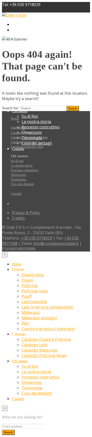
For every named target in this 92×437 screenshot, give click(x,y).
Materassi (31, 312)
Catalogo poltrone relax (27, 147)
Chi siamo (19, 361)
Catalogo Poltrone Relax (44, 355)
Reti (25, 323)
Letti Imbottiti (34, 301)
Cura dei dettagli (22, 184)
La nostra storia (36, 121)
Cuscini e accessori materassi (48, 78)
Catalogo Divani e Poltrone (46, 89)
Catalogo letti (20, 133)
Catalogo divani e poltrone (29, 137)
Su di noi (17, 161)
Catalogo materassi (24, 142)
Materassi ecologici (39, 318)
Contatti (16, 194)
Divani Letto (33, 24)
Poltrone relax (35, 41)
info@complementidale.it (56, 243)
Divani (27, 30)
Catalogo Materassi (40, 100)
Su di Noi (30, 116)
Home (15, 118)
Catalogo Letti (35, 344)
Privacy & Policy (26, 212)
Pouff (27, 46)
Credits (18, 218)
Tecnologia (18, 179)
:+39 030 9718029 (36, 238)
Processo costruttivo (41, 127)
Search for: (10, 108)
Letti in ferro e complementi (47, 307)
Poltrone (30, 35)
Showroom (32, 132)
